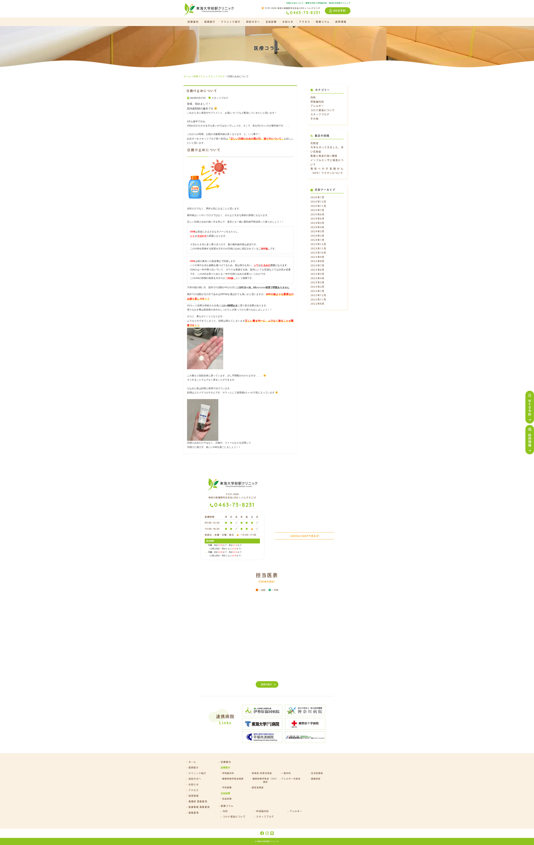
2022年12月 (318, 295)
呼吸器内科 (317, 102)
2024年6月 (318, 218)
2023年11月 (318, 248)
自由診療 (271, 22)
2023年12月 (318, 244)
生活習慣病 (317, 773)
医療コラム (323, 22)
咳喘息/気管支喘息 (262, 773)
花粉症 (315, 143)
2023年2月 (318, 287)
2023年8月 (318, 261)
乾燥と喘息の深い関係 (324, 156)
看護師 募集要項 (198, 801)
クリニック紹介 (230, 22)
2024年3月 (318, 231)
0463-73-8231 (234, 505)
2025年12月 (318, 201)
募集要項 (194, 813)
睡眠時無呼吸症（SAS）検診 (265, 780)
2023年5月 (318, 274)
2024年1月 (318, 240)
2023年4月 (318, 278)
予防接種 (227, 787)
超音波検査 (258, 787)
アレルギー (317, 106)
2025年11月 (318, 206)
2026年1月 (318, 197)
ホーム (192, 762)
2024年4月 (318, 227)
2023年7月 (318, 265)
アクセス (304, 22)
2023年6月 (318, 270)
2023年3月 (318, 282)
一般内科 (286, 773)
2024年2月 (318, 236)
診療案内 (193, 22)
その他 (315, 119)
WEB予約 (339, 10)
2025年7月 (318, 210)
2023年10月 (318, 252)
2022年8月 (318, 304)
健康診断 (316, 779)
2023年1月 (318, 291)
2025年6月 (318, 214)
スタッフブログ (220, 98)
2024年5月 (318, 223)
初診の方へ (253, 22)
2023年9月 (318, 257)
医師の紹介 (266, 684)
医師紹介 (209, 22)
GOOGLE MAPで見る (303, 536)
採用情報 (529, 440)
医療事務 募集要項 (199, 807)
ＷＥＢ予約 (529, 407)
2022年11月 (318, 299)
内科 (313, 97)
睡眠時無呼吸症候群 (233, 779)
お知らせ (287, 22)
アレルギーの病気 (291, 779)
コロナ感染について (323, 110)
